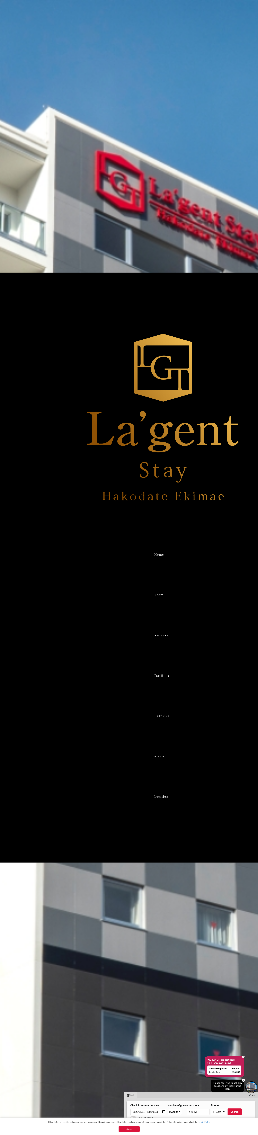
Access (159, 756)
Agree (129, 1129)
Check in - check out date (144, 1105)
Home (159, 555)
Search (235, 1111)
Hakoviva (161, 716)
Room (158, 595)
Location (161, 797)
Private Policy (204, 1122)
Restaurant (163, 635)
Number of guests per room (177, 1105)
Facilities (161, 675)
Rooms (215, 1105)
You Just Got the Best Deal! (220, 1018)
